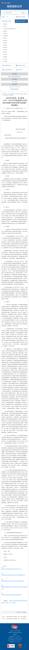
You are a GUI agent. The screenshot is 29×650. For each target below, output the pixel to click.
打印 (20, 612)
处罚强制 (5, 33)
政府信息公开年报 (21, 65)
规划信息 (5, 31)
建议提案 (5, 47)
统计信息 (5, 59)
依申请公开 (20, 69)
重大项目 (5, 52)
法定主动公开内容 (19, 93)
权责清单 (5, 42)
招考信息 (5, 54)
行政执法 (5, 49)
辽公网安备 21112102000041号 (16, 639)
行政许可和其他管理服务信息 (9, 28)
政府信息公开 (12, 93)
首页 (8, 93)
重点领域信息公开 (7, 65)
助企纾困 (5, 61)
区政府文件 (11, 95)
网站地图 (15, 634)
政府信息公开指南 (21, 16)
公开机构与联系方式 (8, 69)
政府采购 (5, 40)
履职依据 (5, 24)
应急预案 (5, 56)
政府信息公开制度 (7, 21)
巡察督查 (5, 45)
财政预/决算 (5, 35)
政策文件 (6, 95)
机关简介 (5, 26)
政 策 (6, 16)
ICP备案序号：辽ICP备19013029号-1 (15, 638)
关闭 (25, 612)
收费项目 (5, 38)
